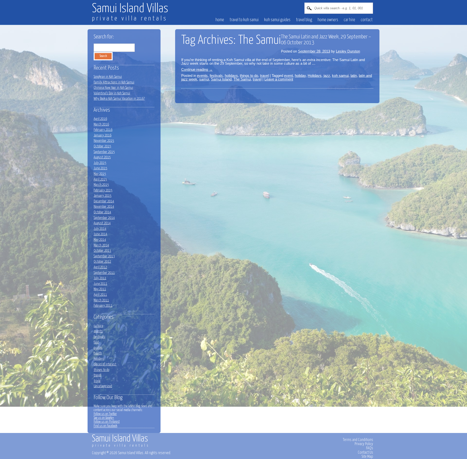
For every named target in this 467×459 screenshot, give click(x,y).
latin (353, 75)
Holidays (315, 75)
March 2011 (101, 300)
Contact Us (365, 452)
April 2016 (100, 119)
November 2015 (104, 141)
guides (98, 348)
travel (264, 75)
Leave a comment (278, 79)
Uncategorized (103, 386)
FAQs (369, 448)
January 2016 (102, 135)
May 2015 (100, 174)
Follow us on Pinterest (107, 421)
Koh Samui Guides (277, 20)
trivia (97, 381)
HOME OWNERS (328, 20)
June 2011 (100, 284)
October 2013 (102, 250)
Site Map (367, 457)
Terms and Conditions (358, 440)
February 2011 (103, 305)
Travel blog (304, 20)
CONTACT (367, 20)
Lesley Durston (348, 51)
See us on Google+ (104, 418)
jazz (326, 75)
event (288, 75)
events (202, 75)
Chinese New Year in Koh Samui (113, 88)
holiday (300, 75)
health (98, 353)
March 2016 (101, 124)
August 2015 (102, 157)
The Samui (242, 79)
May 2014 (100, 240)
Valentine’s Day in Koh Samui (112, 93)
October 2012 (102, 261)
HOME (220, 20)
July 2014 (100, 229)
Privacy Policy (364, 444)
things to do (249, 75)
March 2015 (101, 185)
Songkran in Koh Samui (108, 77)
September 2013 (104, 256)
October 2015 (102, 146)
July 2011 (100, 278)
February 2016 (103, 130)
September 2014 (104, 218)
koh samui (340, 75)
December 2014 (104, 201)
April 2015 (100, 179)
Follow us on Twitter (105, 414)
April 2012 (100, 267)
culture (98, 326)
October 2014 (102, 212)
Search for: (104, 37)
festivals (216, 75)
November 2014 (104, 206)
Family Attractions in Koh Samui (114, 82)
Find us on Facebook (105, 426)
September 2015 (104, 152)
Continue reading (197, 69)
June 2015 (100, 168)
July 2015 (100, 163)
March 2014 (101, 245)
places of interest (105, 364)
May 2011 (100, 289)
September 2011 (104, 273)
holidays (231, 75)
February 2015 (103, 190)
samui (204, 79)
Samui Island (221, 79)
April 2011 (100, 295)
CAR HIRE (349, 20)
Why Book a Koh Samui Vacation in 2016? (119, 98)
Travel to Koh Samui (244, 20)
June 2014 (100, 234)
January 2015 (102, 196)
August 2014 (102, 223)
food (96, 342)
